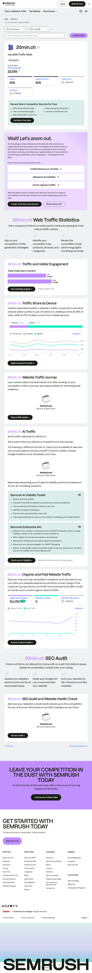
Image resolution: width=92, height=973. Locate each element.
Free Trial (6, 872)
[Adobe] (6, 911)
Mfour (26, 875)
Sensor (27, 890)
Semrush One (8, 858)
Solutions (6, 865)
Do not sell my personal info (51, 884)
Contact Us (50, 888)
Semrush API (73, 865)
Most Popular (49, 11)
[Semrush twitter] (16, 906)
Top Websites (29, 882)
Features (6, 861)
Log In (62, 4)
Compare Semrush (10, 875)
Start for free (77, 4)
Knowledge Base (74, 858)
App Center (28, 879)
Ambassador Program (76, 888)
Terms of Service (27, 918)
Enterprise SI (29, 868)
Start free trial (12, 841)
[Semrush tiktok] (8, 906)
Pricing (5, 868)
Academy (71, 861)
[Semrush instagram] (5, 906)
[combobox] (34, 35)
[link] (15, 11)
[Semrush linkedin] (3, 906)
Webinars (71, 884)
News (48, 865)
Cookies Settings (48, 918)
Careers (49, 868)
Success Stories (9, 879)
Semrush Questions (54, 861)
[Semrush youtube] (11, 906)
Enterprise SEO (30, 861)
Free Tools (28, 886)
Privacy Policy (8, 918)
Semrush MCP (30, 858)
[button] (80, 11)
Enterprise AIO (30, 865)
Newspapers (14, 60)
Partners (49, 872)
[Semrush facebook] (13, 906)
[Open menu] (89, 4)
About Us (49, 858)
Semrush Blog (73, 881)
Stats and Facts (9, 882)
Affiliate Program (9, 886)
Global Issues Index (53, 879)
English (84, 918)
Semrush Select (52, 875)
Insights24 (28, 872)
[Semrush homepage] (8, 3)
